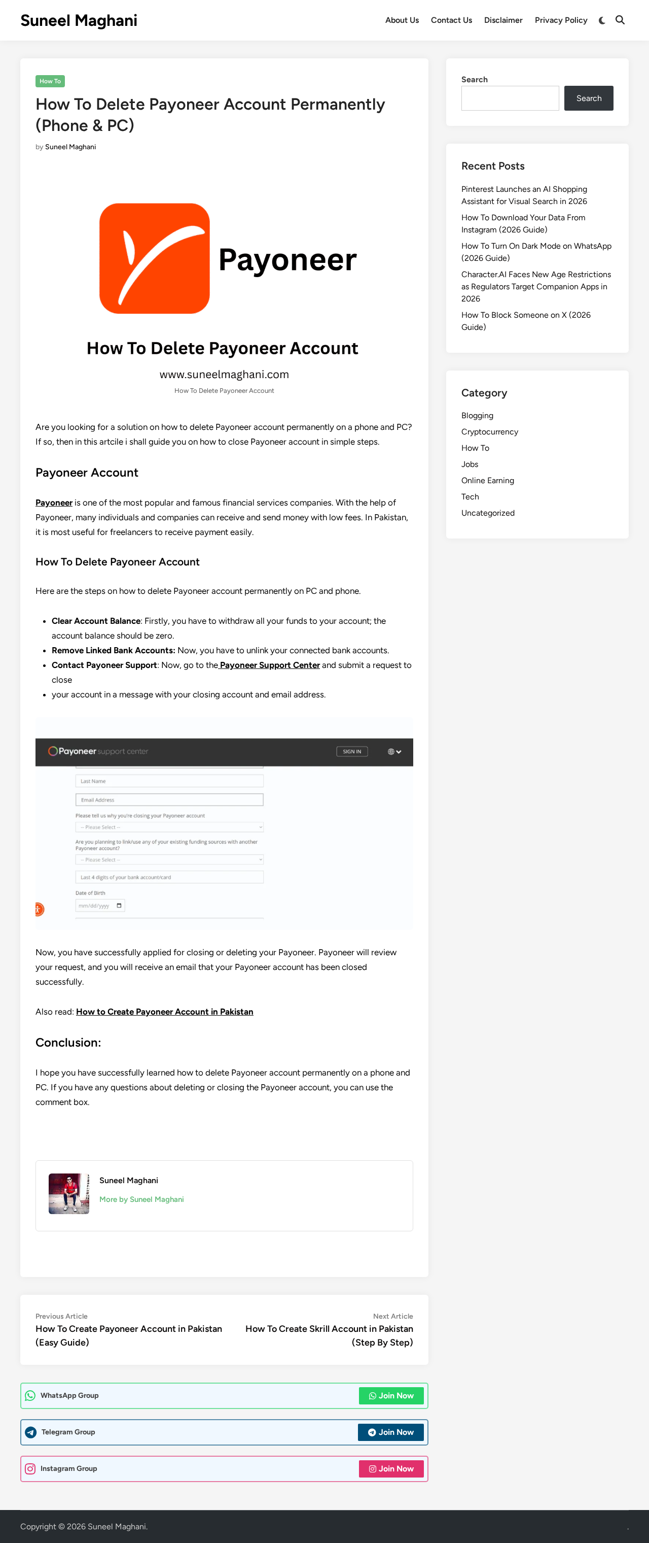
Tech (470, 496)
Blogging (477, 415)
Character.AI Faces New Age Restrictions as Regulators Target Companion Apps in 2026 (536, 287)
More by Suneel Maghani (141, 1199)
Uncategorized (488, 513)
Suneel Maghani (78, 20)
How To (50, 81)
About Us (402, 20)
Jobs (469, 464)
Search (474, 79)
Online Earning (487, 480)
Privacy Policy (561, 20)
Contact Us (451, 20)
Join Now (396, 1395)
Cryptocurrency (489, 432)
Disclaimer (503, 20)
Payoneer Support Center (269, 665)
